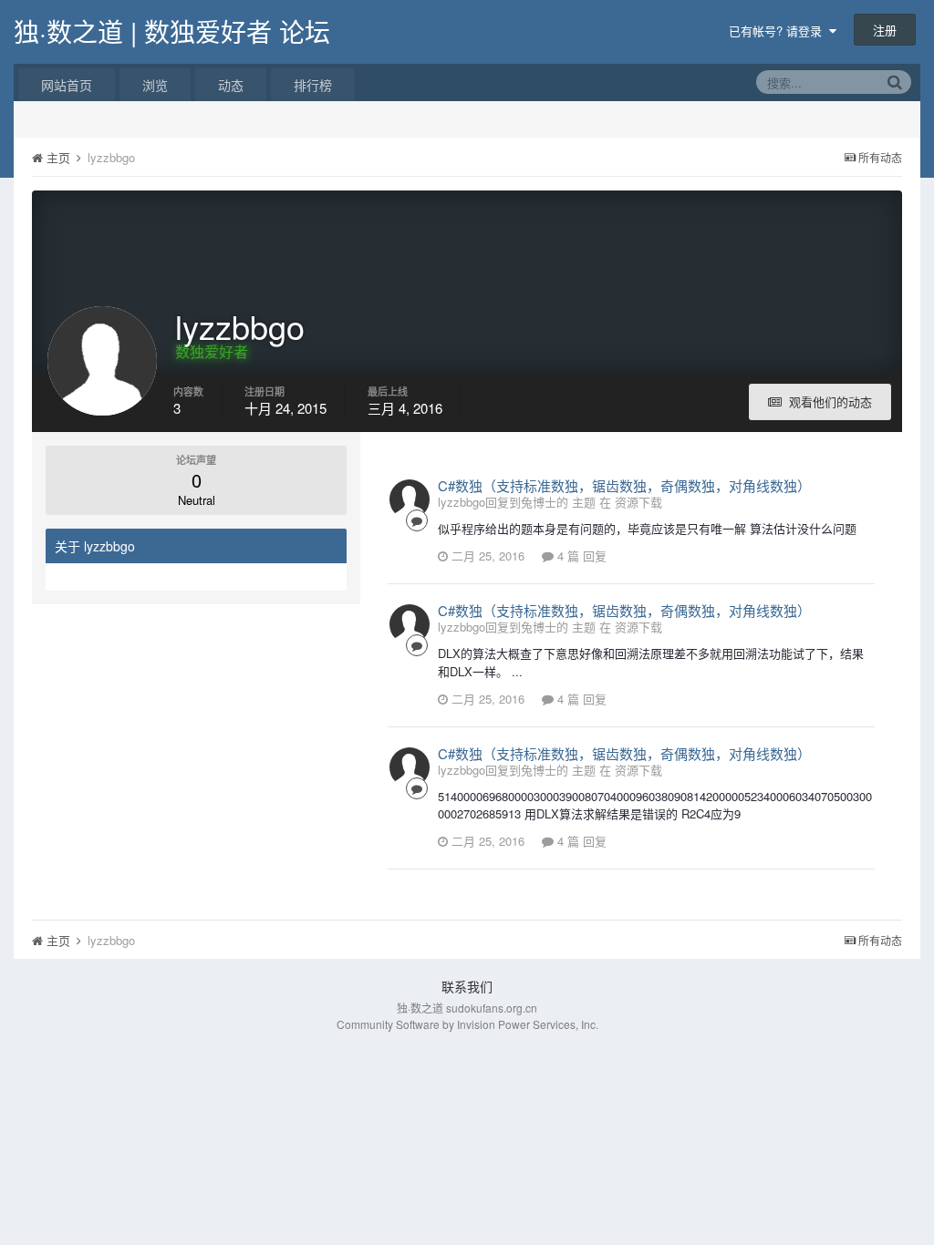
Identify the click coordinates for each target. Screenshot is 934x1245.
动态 (231, 85)
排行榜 (313, 85)
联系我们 (467, 986)
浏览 (155, 85)
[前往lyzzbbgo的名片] (409, 499)
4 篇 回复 (580, 555)
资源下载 (638, 501)
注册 (885, 29)
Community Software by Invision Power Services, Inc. (467, 1024)
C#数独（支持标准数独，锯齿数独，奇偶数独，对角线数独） (624, 485)
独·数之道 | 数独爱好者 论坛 (172, 31)
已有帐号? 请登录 (779, 30)
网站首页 (66, 85)
